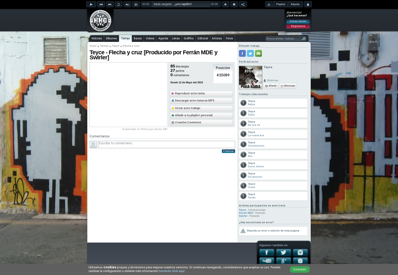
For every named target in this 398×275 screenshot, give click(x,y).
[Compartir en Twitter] (250, 53)
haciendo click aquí (171, 271)
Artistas (217, 38)
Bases (138, 38)
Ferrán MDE (246, 212)
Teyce (115, 45)
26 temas (272, 80)
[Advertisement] (199, 20)
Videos (150, 38)
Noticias (97, 38)
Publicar (228, 151)
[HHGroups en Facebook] (267, 255)
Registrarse (298, 26)
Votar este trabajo (187, 108)
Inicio (93, 45)
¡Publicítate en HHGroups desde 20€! (144, 129)
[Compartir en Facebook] (242, 53)
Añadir (273, 85)
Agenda (163, 38)
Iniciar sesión (298, 21)
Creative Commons (188, 122)
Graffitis (189, 38)
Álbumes (111, 38)
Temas (125, 38)
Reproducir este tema (190, 93)
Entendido (299, 269)
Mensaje (289, 85)
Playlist (280, 4)
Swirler (243, 215)
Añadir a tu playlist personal (193, 115)
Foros (229, 38)
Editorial (203, 38)
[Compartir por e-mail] (258, 53)
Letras (176, 38)
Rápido (295, 4)
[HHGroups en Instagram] (300, 255)
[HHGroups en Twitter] (283, 255)
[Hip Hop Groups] (99, 31)
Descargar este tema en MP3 (194, 100)
